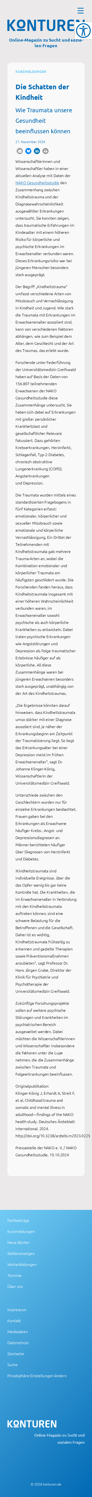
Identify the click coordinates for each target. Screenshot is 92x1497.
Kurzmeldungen (30, 71)
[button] (20, 151)
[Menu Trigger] (80, 10)
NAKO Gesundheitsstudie (37, 182)
